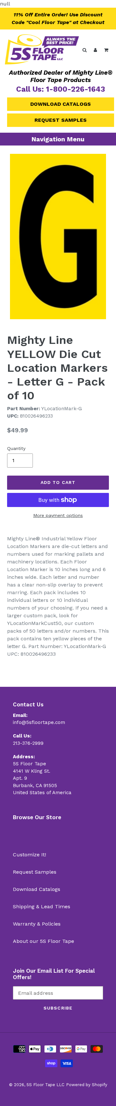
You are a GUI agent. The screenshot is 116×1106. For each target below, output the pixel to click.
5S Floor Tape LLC (45, 1084)
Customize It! (29, 855)
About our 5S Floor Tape (43, 941)
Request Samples (60, 120)
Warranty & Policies (37, 924)
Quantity (16, 448)
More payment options (58, 515)
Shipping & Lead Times (41, 906)
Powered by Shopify (86, 1084)
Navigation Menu (58, 139)
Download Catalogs (60, 104)
